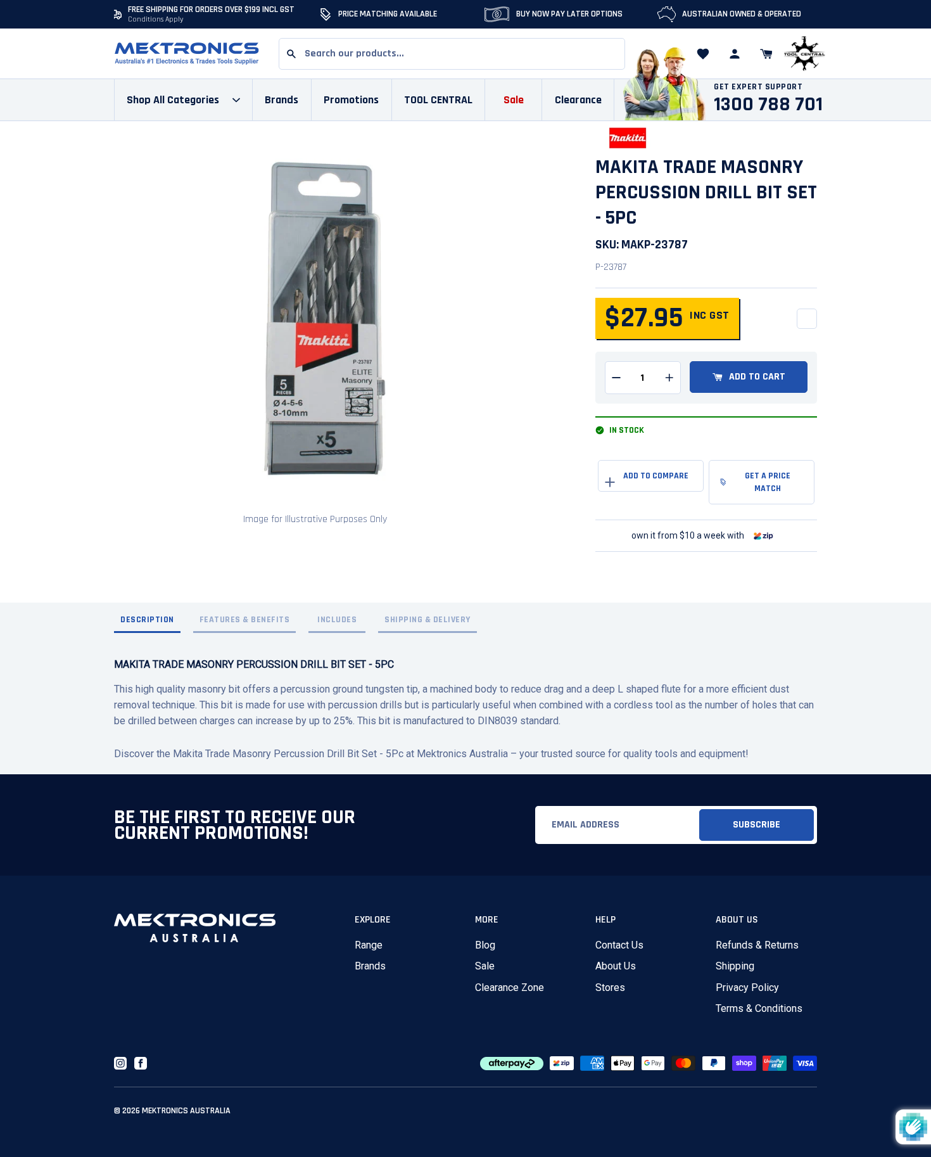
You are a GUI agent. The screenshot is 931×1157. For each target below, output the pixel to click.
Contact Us (619, 945)
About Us (615, 966)
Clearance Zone (509, 987)
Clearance (578, 100)
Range (369, 945)
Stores (610, 987)
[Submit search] (291, 54)
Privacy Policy (747, 987)
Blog (485, 945)
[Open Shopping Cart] (766, 54)
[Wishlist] (703, 54)
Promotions (351, 100)
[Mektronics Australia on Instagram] (120, 1063)
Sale (485, 966)
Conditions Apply (156, 19)
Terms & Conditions (759, 1008)
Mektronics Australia (186, 1110)
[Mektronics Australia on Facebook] (140, 1063)
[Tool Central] (804, 54)
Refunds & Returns (757, 945)
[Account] (734, 54)
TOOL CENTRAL (438, 100)
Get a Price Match (767, 482)
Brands (370, 966)
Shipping (735, 966)
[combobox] (452, 54)
